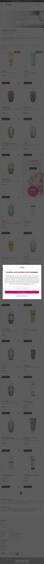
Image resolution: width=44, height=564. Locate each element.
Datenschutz (25, 295)
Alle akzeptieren (22, 292)
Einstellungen (27, 284)
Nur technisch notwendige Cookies (22, 288)
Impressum (19, 295)
